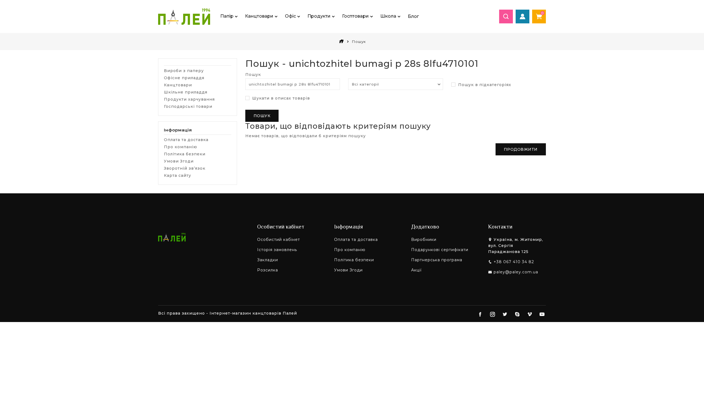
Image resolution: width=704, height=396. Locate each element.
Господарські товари (188, 106)
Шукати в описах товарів (280, 98)
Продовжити (521, 149)
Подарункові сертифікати (439, 249)
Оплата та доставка (186, 139)
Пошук (253, 74)
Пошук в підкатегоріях (484, 84)
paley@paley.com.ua (516, 272)
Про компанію (180, 146)
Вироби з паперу (184, 70)
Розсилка (267, 270)
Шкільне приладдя (185, 92)
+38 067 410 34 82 (514, 261)
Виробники (423, 239)
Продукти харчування (189, 99)
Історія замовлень (277, 249)
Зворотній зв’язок (184, 168)
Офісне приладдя (184, 77)
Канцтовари (178, 84)
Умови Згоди (179, 161)
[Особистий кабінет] (522, 16)
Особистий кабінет (278, 239)
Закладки (267, 259)
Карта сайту (177, 175)
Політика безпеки (184, 154)
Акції (416, 270)
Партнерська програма (436, 259)
